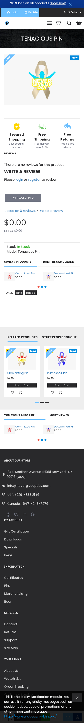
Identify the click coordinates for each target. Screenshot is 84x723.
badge (30, 293)
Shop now (58, 3)
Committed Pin (25, 273)
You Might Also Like (19, 415)
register (34, 179)
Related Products (23, 337)
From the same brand (57, 262)
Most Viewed (59, 415)
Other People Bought (59, 337)
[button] (39, 287)
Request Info (25, 197)
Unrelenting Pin (18, 373)
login (19, 179)
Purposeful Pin (57, 373)
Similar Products (18, 262)
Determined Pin (64, 273)
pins (19, 293)
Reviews (10, 153)
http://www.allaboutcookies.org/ (30, 716)
